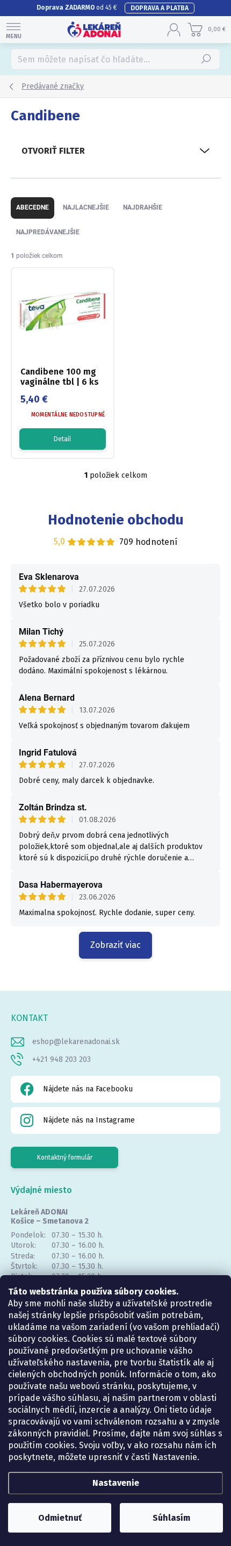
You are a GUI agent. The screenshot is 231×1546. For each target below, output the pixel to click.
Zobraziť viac (115, 945)
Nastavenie (115, 1483)
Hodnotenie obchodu (116, 520)
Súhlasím (171, 1518)
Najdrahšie (142, 207)
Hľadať (206, 59)
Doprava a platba (160, 8)
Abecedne (32, 207)
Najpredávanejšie (48, 232)
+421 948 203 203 (61, 1059)
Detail (62, 439)
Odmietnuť (60, 1518)
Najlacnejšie (86, 207)
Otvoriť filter (53, 151)
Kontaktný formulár (64, 1157)
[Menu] (13, 29)
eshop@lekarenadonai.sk (76, 1041)
